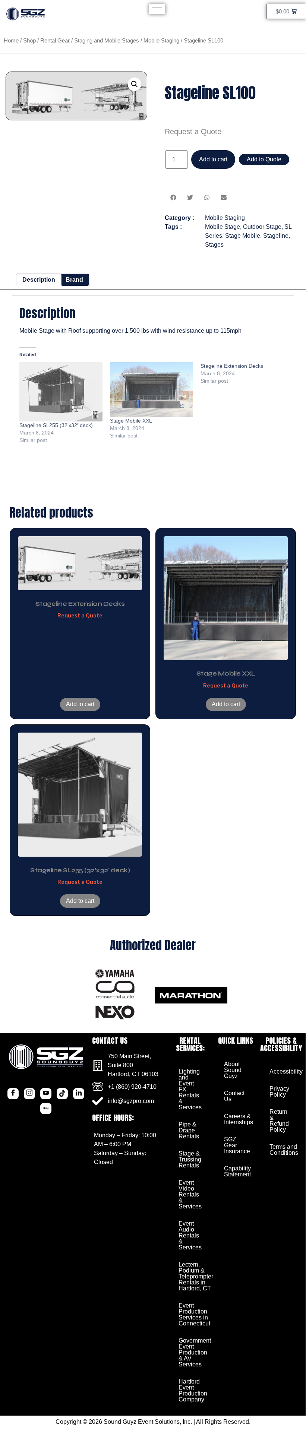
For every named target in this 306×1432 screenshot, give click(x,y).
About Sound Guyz (233, 1070)
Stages (214, 244)
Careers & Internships (238, 1119)
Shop (29, 41)
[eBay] (45, 1108)
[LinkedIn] (78, 1093)
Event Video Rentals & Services (190, 1194)
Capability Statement (237, 1171)
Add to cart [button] (80, 704)
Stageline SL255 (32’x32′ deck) (56, 425)
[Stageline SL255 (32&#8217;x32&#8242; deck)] (60, 392)
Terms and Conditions (283, 1150)
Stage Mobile (242, 236)
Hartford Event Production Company (193, 1390)
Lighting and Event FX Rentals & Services (190, 1089)
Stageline (275, 236)
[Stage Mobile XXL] (151, 389)
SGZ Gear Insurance (237, 1145)
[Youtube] (45, 1093)
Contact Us (234, 1096)
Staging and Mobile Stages (106, 41)
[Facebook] (13, 1093)
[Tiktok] (62, 1093)
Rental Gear (55, 41)
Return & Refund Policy (279, 1121)
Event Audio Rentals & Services (190, 1235)
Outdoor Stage (262, 227)
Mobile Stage (222, 227)
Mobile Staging (161, 41)
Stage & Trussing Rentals (190, 1159)
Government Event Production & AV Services (193, 1352)
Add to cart (213, 159)
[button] (134, 84)
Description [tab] (38, 279)
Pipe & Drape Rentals (189, 1130)
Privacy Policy (279, 1091)
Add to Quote (264, 159)
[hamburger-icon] (157, 9)
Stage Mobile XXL (131, 421)
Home (11, 41)
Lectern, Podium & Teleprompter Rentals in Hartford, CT (193, 1276)
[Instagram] (29, 1093)
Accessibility (283, 1071)
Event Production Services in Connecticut (193, 1314)
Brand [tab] (74, 279)
